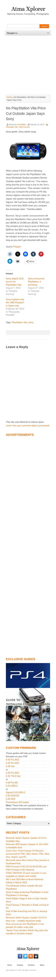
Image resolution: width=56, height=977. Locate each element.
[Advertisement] (29, 54)
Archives (31, 965)
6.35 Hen (10, 766)
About (42, 965)
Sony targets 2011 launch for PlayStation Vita (15, 281)
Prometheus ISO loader (17, 802)
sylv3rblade (21, 124)
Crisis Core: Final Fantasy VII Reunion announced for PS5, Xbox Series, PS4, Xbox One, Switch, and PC (27, 853)
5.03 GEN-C (12, 786)
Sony (30, 322)
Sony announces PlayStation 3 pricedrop (36, 281)
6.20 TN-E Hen (13, 776)
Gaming (20, 965)
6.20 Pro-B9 (12, 782)
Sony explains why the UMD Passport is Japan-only (15, 302)
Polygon (17, 246)
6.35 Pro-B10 (12, 772)
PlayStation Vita (12, 127)
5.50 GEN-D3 (12, 795)
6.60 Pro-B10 (12, 759)
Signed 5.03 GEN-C (15, 792)
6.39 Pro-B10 (12, 763)
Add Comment (24, 127)
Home (9, 97)
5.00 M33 (10, 799)
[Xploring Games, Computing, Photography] (28, 8)
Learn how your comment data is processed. (28, 425)
